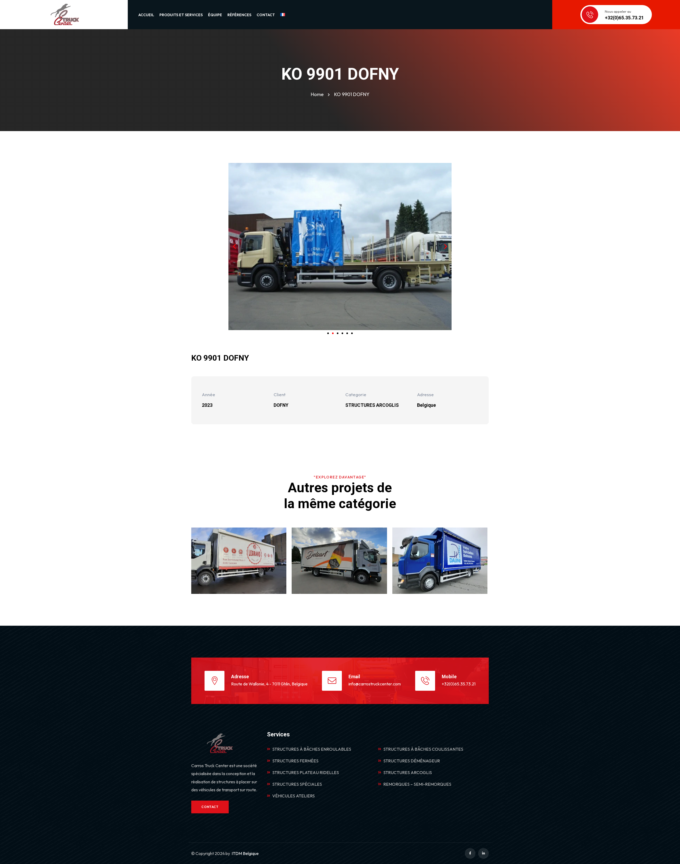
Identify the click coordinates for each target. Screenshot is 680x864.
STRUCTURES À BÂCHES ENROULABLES (311, 749)
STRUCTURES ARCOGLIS (407, 772)
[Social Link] (470, 853)
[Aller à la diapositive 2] (333, 333)
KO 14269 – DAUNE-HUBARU (441, 570)
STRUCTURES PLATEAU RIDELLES (305, 772)
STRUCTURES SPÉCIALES (297, 784)
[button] (234, 246)
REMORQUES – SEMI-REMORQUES (417, 784)
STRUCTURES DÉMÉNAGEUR (411, 760)
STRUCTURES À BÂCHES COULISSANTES (423, 749)
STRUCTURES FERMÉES (295, 760)
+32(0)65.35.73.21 (458, 683)
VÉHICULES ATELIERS (293, 795)
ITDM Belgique (245, 853)
